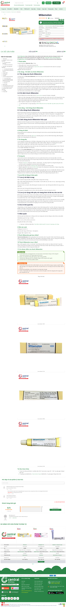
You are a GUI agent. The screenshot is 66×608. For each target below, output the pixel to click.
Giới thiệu (23, 581)
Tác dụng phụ (5, 74)
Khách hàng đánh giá (9, 503)
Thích (8, 489)
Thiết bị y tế (26, 9)
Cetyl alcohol (36, 66)
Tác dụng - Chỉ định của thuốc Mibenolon (7, 60)
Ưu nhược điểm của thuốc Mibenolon (7, 89)
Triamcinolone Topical (36, 474)
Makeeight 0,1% (41, 544)
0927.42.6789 (55, 583)
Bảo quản (5, 82)
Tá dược (39, 9)
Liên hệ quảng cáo (24, 592)
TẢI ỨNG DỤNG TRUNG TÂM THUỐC (55, 590)
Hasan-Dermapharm (49, 25)
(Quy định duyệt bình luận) (60, 501)
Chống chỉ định (5, 72)
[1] (55, 84)
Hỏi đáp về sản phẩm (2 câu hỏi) (12, 479)
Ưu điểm (4, 90)
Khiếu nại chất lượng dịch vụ (26, 590)
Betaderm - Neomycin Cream (57, 544)
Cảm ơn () (14, 517)
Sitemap (35, 591)
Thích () (9, 493)
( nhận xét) (9, 511)
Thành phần (5, 58)
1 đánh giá (51, 18)
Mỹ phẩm (16, 9)
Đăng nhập (48, 2)
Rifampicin (25, 162)
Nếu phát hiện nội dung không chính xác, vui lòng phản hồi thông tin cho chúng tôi (51, 39)
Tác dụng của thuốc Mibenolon (6, 63)
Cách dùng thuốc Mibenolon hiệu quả (8, 71)
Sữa (21, 9)
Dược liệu (33, 9)
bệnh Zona (34, 135)
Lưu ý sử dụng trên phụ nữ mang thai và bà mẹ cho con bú (8, 80)
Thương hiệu (51, 9)
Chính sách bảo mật (45, 575)
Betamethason (55, 555)
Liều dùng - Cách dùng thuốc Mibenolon (7, 67)
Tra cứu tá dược (37, 5)
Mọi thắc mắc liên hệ (52, 578)
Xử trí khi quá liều (7, 81)
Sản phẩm (9, 9)
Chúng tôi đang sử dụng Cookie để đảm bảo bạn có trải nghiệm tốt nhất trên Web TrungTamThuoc (29, 575)
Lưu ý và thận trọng (7, 78)
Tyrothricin (41, 555)
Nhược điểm (5, 91)
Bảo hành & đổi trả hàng (38, 586)
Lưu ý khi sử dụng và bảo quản (8, 76)
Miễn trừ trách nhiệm (25, 586)
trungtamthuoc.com (22, 59)
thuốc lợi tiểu (35, 167)
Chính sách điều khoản (38, 581)
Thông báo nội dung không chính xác (26, 588)
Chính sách (36, 578)
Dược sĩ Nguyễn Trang (51, 42)
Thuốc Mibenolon (21, 56)
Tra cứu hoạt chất (28, 5)
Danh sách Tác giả (37, 589)
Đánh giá (61, 52)
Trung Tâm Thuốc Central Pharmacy (52, 57)
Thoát (55, 575)
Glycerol (41, 66)
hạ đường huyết (34, 165)
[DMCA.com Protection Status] (63, 604)
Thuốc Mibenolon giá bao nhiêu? (8, 85)
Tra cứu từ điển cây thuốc (19, 5)
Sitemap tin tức (41, 591)
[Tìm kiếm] (37, 2)
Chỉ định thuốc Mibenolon (8, 64)
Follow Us (3, 595)
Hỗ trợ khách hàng (25, 578)
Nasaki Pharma (36, 551)
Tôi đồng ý (51, 575)
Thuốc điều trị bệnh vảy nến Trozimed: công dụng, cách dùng (46, 224)
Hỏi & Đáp (33, 52)
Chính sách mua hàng (38, 582)
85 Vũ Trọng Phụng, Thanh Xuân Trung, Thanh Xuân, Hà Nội (57, 587)
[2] (55, 143)
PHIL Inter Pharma (53, 551)
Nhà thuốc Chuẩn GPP (25, 584)
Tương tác (4, 75)
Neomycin (60, 555)
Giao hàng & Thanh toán (38, 588)
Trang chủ (3, 9)
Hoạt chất (44, 9)
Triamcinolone (48, 34)
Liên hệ (60, 9)
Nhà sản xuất (5, 84)
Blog (56, 9)
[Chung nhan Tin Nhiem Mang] (59, 604)
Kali (26, 167)
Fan (6, 592)
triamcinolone (25, 555)
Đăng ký (57, 2)
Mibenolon (25, 544)
